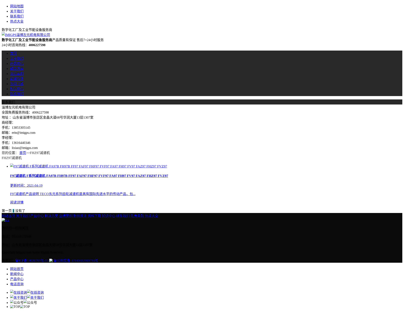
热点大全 (17, 21)
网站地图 (17, 6)
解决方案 (17, 68)
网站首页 (8, 216)
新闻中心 (17, 274)
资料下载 (17, 84)
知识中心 (17, 89)
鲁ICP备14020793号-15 (31, 260)
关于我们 (17, 11)
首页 (13, 53)
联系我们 (17, 16)
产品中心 (17, 63)
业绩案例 (17, 73)
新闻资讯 (17, 78)
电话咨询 (17, 284)
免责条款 (137, 216)
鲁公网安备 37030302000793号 (75, 260)
